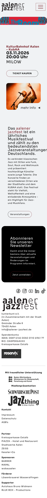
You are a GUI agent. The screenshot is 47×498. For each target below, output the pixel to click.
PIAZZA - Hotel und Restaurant (20, 441)
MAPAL (6, 464)
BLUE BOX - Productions (16, 490)
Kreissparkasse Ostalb (15, 437)
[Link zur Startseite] (7, 7)
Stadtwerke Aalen (12, 444)
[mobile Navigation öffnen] (40, 7)
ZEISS (5, 448)
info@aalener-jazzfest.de (16, 329)
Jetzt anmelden (21, 274)
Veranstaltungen (20, 214)
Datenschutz (9, 418)
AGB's (5, 422)
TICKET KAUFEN (22, 73)
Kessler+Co (8, 452)
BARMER (6, 461)
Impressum (8, 414)
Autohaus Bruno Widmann (17, 486)
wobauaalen (9, 468)
